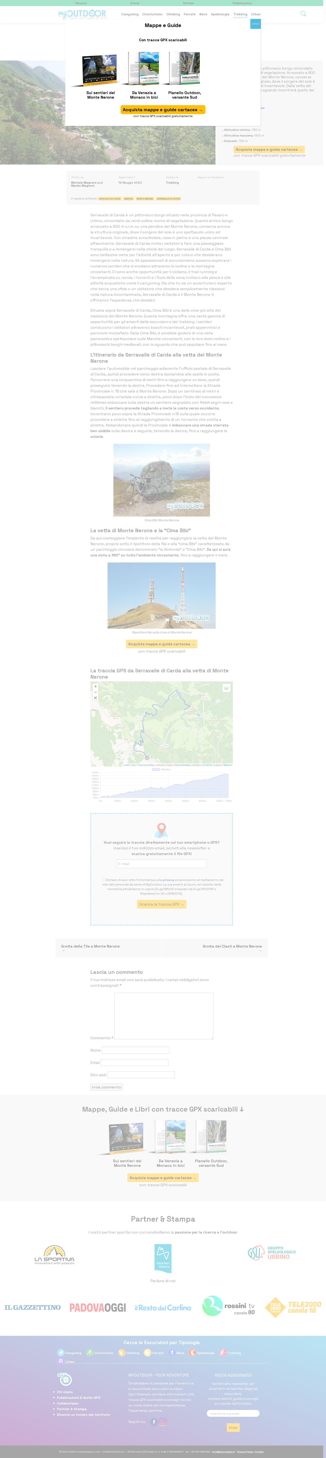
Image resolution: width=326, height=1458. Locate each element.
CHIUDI (255, 23)
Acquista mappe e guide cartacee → (163, 110)
